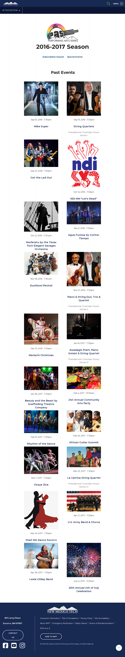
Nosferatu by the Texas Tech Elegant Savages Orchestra (41, 246)
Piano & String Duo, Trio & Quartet (83, 298)
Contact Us (13, 635)
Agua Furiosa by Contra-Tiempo (84, 236)
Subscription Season (53, 57)
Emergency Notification (62, 623)
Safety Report (81, 623)
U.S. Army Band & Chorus (84, 522)
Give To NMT (51, 636)
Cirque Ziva (41, 484)
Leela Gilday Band (41, 579)
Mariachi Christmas (41, 355)
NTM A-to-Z (45, 628)
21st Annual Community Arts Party (83, 401)
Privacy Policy (86, 618)
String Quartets (84, 126)
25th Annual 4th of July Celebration (84, 589)
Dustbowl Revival (41, 285)
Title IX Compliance (70, 618)
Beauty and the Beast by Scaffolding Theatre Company (41, 404)
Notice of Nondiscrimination (101, 623)
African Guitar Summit (84, 442)
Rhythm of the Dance (41, 443)
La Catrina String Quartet (84, 477)
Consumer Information (50, 618)
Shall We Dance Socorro (41, 540)
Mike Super (41, 126)
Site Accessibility (102, 618)
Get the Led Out (41, 177)
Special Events (75, 57)
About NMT (45, 623)
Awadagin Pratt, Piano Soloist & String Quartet (83, 351)
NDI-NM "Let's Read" (83, 198)
